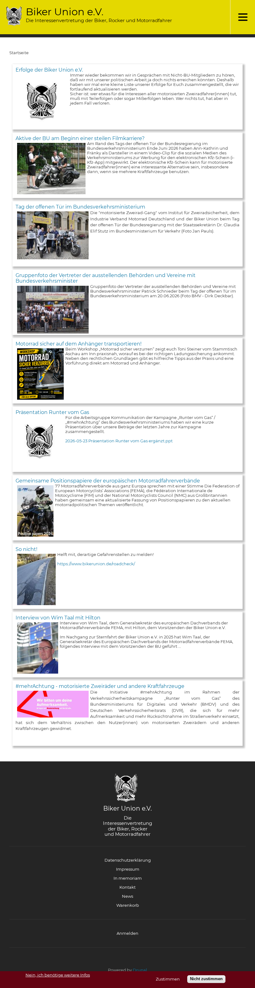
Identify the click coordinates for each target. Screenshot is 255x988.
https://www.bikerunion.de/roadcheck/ (96, 563)
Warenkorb (127, 905)
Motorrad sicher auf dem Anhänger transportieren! (78, 344)
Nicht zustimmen (206, 978)
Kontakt (127, 887)
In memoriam (128, 878)
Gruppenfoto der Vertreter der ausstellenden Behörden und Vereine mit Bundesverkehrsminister (106, 278)
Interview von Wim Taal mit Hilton (58, 618)
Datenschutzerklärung (127, 860)
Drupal (140, 969)
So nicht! (26, 549)
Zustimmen (168, 979)
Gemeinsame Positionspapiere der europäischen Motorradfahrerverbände (108, 481)
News (127, 896)
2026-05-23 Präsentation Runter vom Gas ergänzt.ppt (119, 440)
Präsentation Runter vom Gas (52, 412)
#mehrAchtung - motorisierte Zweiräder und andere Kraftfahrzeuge (100, 686)
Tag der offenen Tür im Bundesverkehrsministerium (80, 207)
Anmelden (127, 933)
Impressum (127, 869)
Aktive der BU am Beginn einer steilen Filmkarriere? (80, 138)
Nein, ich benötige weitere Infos (58, 975)
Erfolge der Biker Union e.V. (49, 70)
